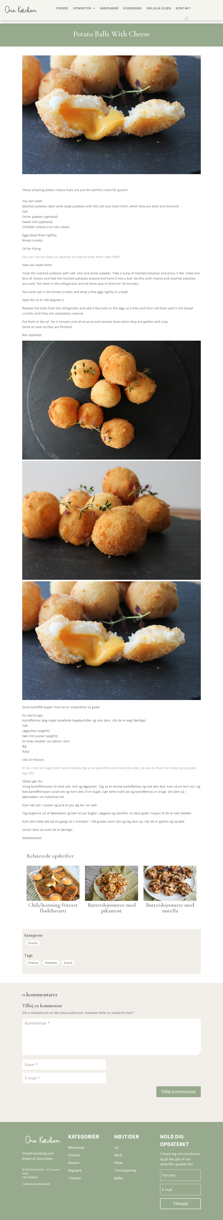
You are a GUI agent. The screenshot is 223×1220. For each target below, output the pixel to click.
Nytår (118, 1155)
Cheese (33, 963)
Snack (68, 963)
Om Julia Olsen (159, 8)
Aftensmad (76, 1147)
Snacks (33, 943)
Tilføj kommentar (178, 1092)
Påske (118, 1162)
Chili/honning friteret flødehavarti (53, 908)
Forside (62, 8)
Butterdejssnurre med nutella (170, 908)
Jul (116, 1147)
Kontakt (183, 8)
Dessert (74, 1162)
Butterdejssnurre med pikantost (112, 908)
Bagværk (74, 1170)
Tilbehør (74, 1178)
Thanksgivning (125, 1170)
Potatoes (51, 963)
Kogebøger (132, 8)
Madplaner (109, 8)
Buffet (118, 1178)
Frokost (74, 1155)
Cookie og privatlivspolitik (36, 1183)
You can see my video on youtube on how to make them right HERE (71, 257)
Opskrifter (82, 8)
